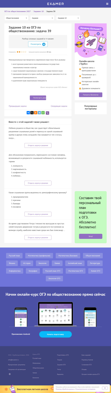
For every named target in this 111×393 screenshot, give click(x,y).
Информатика (14, 271)
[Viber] (47, 113)
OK (105, 388)
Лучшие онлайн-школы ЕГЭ (91, 374)
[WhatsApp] (43, 112)
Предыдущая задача (17, 106)
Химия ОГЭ (95, 271)
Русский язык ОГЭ (52, 271)
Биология (42, 263)
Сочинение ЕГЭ (87, 365)
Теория (59, 360)
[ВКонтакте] (28, 112)
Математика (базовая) (68, 255)
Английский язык (75, 263)
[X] (32, 112)
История (26, 263)
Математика (36, 363)
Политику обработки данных (65, 389)
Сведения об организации (17, 369)
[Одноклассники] (35, 112)
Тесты (59, 369)
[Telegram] (39, 112)
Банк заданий (86, 355)
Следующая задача (59, 106)
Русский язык (14, 255)
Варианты (60, 374)
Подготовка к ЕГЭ (63, 355)
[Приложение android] (9, 374)
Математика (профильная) (39, 255)
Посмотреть (36, 44)
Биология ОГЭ (54, 278)
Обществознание (93, 255)
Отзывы (84, 369)
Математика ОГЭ (75, 271)
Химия (57, 263)
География (33, 271)
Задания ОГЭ (61, 365)
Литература (95, 263)
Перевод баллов (87, 360)
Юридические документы (16, 365)
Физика (12, 263)
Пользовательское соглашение (85, 389)
